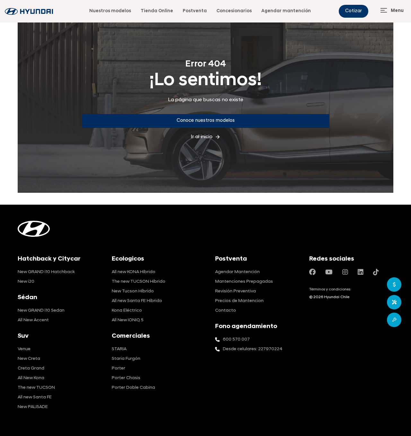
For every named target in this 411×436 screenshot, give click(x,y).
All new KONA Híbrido (133, 272)
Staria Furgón (126, 358)
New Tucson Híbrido (133, 291)
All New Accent (33, 320)
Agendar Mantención (237, 272)
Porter (118, 368)
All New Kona (31, 378)
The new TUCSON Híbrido (138, 281)
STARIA (119, 349)
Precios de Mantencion (239, 300)
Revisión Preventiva (235, 291)
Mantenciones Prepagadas (244, 281)
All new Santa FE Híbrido (137, 300)
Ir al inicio (206, 137)
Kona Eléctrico (127, 310)
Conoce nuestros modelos (206, 120)
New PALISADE (33, 407)
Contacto (225, 310)
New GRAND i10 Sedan (41, 310)
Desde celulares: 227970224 (253, 349)
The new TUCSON (36, 387)
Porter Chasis (126, 378)
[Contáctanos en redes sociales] (312, 273)
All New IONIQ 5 (128, 320)
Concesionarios (234, 11)
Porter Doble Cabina (133, 387)
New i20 (26, 281)
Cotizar (353, 11)
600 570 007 (236, 339)
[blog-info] (29, 11)
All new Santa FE (35, 397)
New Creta (29, 358)
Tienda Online (157, 11)
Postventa (195, 11)
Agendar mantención (286, 11)
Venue (24, 349)
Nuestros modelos (110, 11)
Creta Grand (31, 368)
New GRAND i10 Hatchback (46, 272)
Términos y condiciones (329, 289)
